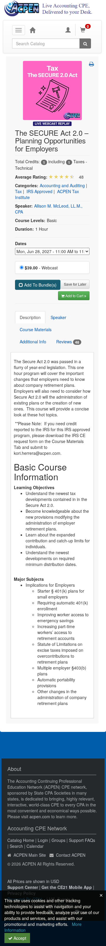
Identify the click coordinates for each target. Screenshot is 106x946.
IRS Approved (39, 191)
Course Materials (36, 329)
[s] (52, 90)
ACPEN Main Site (30, 855)
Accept (19, 938)
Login (43, 840)
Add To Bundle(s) (40, 285)
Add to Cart (74, 295)
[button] (91, 64)
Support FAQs (82, 840)
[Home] (32, 29)
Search (16, 846)
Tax (18, 191)
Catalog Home (20, 840)
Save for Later (75, 284)
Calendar (35, 846)
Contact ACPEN (70, 855)
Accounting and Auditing (62, 185)
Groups (58, 840)
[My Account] (68, 29)
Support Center (22, 887)
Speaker (58, 317)
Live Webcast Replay (52, 124)
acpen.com (39, 816)
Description (30, 317)
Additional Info (33, 342)
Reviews (67, 342)
